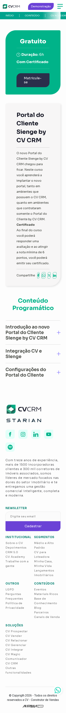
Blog (37, 607)
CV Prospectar (17, 631)
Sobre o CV (14, 543)
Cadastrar (33, 526)
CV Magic (13, 654)
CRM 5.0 (12, 552)
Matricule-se (32, 80)
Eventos (40, 589)
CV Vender (14, 636)
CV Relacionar (16, 640)
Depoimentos (16, 547)
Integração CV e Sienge (24, 353)
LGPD (10, 589)
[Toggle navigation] (60, 6)
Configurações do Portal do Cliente (26, 372)
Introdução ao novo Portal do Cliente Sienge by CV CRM (28, 332)
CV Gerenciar (16, 645)
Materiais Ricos (46, 594)
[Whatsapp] (57, 690)
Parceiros (41, 612)
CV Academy (15, 556)
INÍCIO (10, 15)
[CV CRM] (11, 6)
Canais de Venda (47, 617)
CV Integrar (14, 649)
